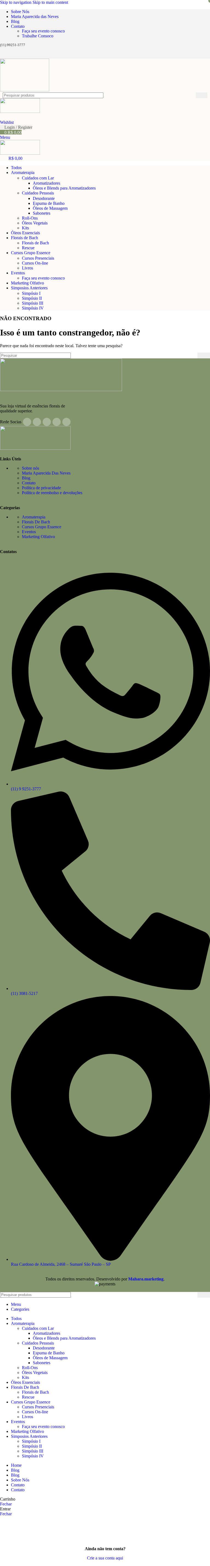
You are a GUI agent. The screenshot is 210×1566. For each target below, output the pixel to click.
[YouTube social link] (26, 55)
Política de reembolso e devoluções (52, 492)
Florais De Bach (36, 522)
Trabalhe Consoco (37, 36)
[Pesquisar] (201, 95)
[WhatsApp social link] (36, 55)
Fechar (6, 1504)
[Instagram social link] (15, 55)
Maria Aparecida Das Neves (46, 473)
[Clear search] (192, 95)
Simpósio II (32, 298)
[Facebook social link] (5, 55)
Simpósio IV (33, 308)
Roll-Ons (30, 218)
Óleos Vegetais (35, 223)
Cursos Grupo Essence (41, 526)
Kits (25, 228)
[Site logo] (24, 90)
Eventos (29, 531)
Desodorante (44, 198)
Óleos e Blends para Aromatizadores (64, 188)
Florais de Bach (35, 243)
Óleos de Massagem (50, 208)
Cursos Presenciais (38, 258)
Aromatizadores (46, 183)
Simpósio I (31, 293)
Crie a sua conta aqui (105, 1558)
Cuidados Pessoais (38, 193)
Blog (26, 478)
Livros (27, 268)
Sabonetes (41, 213)
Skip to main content (50, 2)
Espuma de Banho (49, 203)
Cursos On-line (35, 263)
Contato (29, 483)
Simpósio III (32, 303)
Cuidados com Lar (38, 178)
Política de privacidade (41, 487)
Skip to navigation (16, 2)
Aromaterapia (33, 517)
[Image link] (61, 389)
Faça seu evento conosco (43, 31)
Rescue (28, 247)
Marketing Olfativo (38, 536)
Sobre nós (30, 468)
